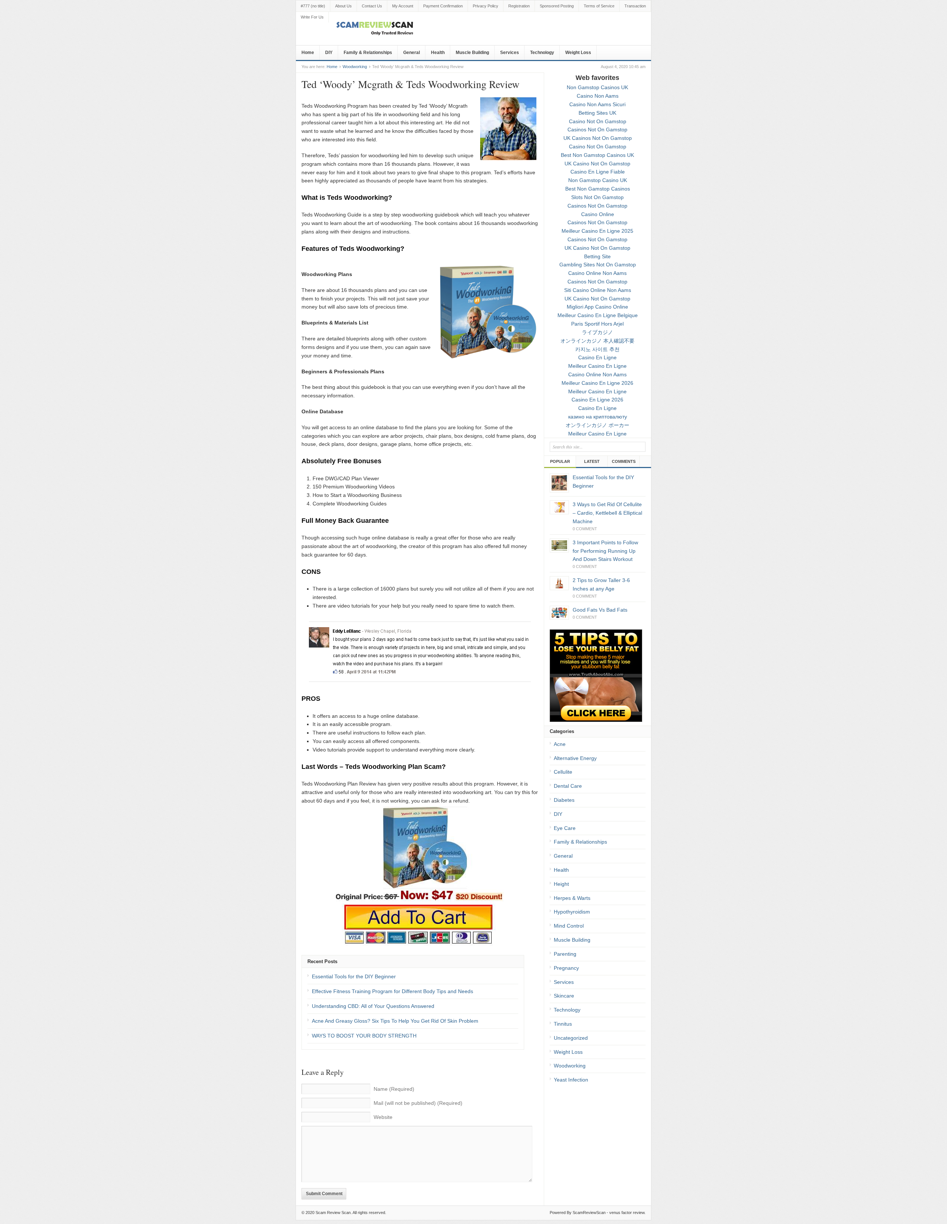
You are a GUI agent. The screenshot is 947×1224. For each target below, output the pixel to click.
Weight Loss (578, 52)
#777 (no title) (313, 6)
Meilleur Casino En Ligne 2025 (597, 231)
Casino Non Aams (598, 96)
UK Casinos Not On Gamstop (597, 138)
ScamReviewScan (589, 1212)
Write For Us (312, 17)
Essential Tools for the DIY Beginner (354, 976)
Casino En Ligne (597, 357)
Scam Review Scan (333, 1212)
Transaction (635, 6)
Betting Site (597, 256)
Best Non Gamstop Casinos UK (597, 155)
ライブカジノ (597, 332)
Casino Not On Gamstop (597, 121)
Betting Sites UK (597, 113)
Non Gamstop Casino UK (597, 180)
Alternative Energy (575, 758)
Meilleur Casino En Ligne (597, 366)
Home (307, 52)
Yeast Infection (571, 1080)
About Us (343, 6)
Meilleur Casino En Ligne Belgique (597, 315)
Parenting (565, 954)
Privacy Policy (485, 6)
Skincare (564, 996)
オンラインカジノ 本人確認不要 (597, 341)
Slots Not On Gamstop (597, 197)
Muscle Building (472, 52)
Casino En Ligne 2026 (597, 400)
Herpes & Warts (572, 898)
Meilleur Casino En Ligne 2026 (597, 383)
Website (383, 1117)
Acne (560, 744)
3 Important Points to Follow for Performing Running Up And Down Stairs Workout (605, 550)
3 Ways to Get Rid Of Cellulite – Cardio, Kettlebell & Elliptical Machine (607, 512)
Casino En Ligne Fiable (597, 172)
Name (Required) (394, 1089)
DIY (329, 52)
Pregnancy (566, 968)
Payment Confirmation (443, 6)
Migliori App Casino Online (597, 307)
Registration (519, 6)
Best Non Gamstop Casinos (597, 189)
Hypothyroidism (572, 912)
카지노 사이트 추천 (597, 349)
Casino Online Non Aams (597, 273)
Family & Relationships (368, 52)
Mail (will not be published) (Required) (418, 1103)
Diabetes (564, 800)
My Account (402, 6)
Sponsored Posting (557, 6)
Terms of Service (599, 6)
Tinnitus (563, 1024)
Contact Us (372, 6)
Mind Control (569, 926)
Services (509, 52)
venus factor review (626, 1212)
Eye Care (565, 828)
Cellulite (563, 772)
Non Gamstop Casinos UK (597, 87)
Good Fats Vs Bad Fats (600, 610)
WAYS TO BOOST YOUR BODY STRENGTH (364, 1036)
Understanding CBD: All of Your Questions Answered (373, 1006)
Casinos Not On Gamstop (597, 129)
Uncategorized (571, 1038)
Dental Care (568, 786)
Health (438, 52)
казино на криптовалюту (597, 417)
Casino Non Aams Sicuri (597, 104)
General (411, 52)
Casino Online (597, 214)
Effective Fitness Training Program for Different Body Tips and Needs (392, 991)
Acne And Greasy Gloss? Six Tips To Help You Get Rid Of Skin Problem (395, 1021)
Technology (542, 52)
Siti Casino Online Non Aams (597, 290)
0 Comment (585, 529)
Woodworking (355, 66)
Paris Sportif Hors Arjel (597, 324)
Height (561, 884)
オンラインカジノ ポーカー (597, 425)
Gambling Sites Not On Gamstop (597, 265)
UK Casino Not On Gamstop (597, 164)
